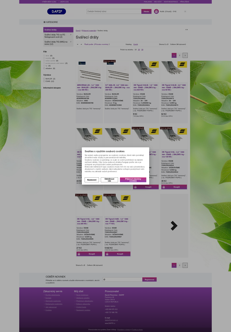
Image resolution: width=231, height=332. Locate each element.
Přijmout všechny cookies (133, 179)
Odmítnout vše (109, 179)
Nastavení (91, 179)
